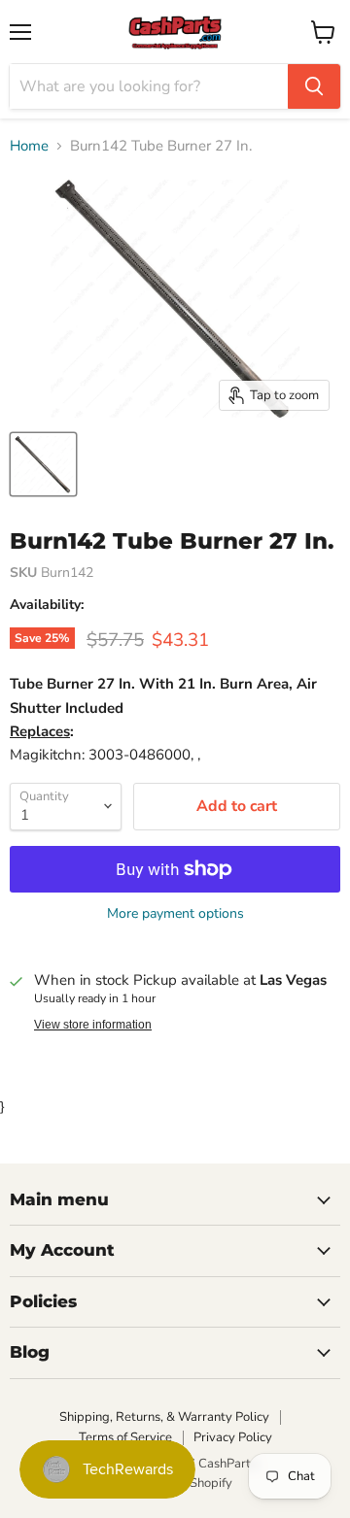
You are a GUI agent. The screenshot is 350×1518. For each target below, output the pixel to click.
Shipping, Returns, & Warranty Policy (164, 1417)
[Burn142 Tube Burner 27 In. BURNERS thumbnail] (43, 464)
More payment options (175, 914)
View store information (93, 1024)
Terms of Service (125, 1437)
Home (29, 146)
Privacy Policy (232, 1437)
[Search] (314, 86)
